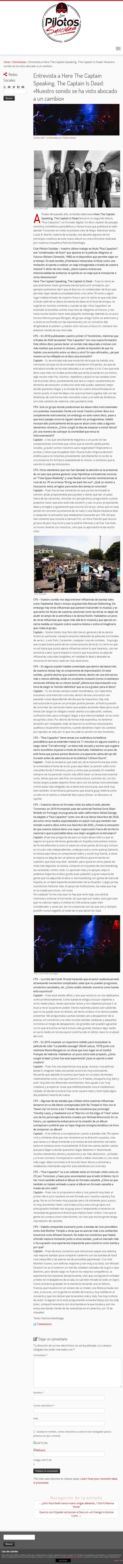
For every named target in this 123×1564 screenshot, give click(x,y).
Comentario (40, 1355)
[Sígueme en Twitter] (14, 87)
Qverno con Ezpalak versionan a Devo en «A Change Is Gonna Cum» (76, 1513)
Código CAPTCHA (42, 1460)
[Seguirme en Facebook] (19, 87)
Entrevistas (19, 62)
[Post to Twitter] (34, 1324)
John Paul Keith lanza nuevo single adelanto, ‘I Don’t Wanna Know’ (76, 1505)
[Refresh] (39, 1450)
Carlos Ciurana (69, 137)
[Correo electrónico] (10, 87)
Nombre (38, 1392)
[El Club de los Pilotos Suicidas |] (61, 22)
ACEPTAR (63, 1561)
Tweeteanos (44, 1324)
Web (35, 1418)
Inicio (7, 62)
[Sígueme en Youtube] (23, 87)
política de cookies (75, 1557)
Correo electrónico (44, 1405)
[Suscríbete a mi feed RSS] (6, 87)
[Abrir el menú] (118, 48)
